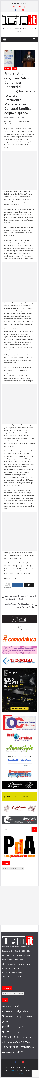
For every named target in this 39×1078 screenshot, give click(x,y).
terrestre (21, 1047)
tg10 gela (6, 1052)
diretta (29, 1012)
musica (18, 1022)
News (14, 69)
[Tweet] (29, 585)
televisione (8, 1047)
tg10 (32, 1047)
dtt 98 (7, 1016)
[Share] (17, 585)
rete (23, 1032)
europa (19, 1016)
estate (15, 1016)
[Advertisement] (19, 170)
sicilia (15, 1036)
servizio (7, 1037)
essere (11, 1017)
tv (15, 1052)
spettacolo (26, 1037)
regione (19, 1032)
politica (6, 1026)
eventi (24, 1016)
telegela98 (13, 1042)
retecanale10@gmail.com (25, 955)
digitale (21, 1011)
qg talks (21, 1027)
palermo (23, 1022)
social (21, 1037)
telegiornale (23, 1042)
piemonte (29, 1022)
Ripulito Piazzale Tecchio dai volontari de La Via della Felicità (19, 605)
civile (24, 1007)
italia (10, 1021)
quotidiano (9, 1031)
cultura (14, 1012)
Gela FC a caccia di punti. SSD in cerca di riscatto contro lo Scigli (20, 597)
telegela (5, 1042)
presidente (15, 1027)
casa (21, 1007)
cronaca (7, 1011)
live (14, 1022)
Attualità (7, 69)
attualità (14, 1006)
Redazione (21, 117)
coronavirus (30, 1007)
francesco (30, 1016)
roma (26, 1032)
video (20, 1052)
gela (5, 1021)
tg (28, 1047)
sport (30, 1037)
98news (5, 1006)
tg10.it (12, 1052)
